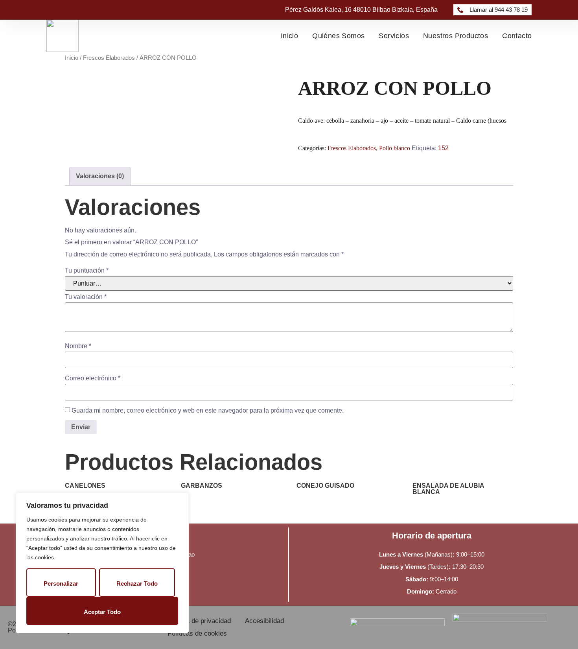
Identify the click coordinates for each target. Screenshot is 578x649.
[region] (102, 562)
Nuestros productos (455, 36)
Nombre (78, 346)
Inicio (289, 36)
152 (443, 148)
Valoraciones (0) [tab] (100, 176)
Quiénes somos (338, 36)
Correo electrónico (92, 378)
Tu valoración (86, 297)
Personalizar (61, 583)
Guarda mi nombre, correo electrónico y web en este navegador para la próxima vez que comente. (208, 410)
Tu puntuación (87, 270)
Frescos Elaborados (109, 58)
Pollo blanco (394, 148)
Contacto (517, 36)
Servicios (394, 36)
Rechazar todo (137, 583)
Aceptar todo (102, 611)
